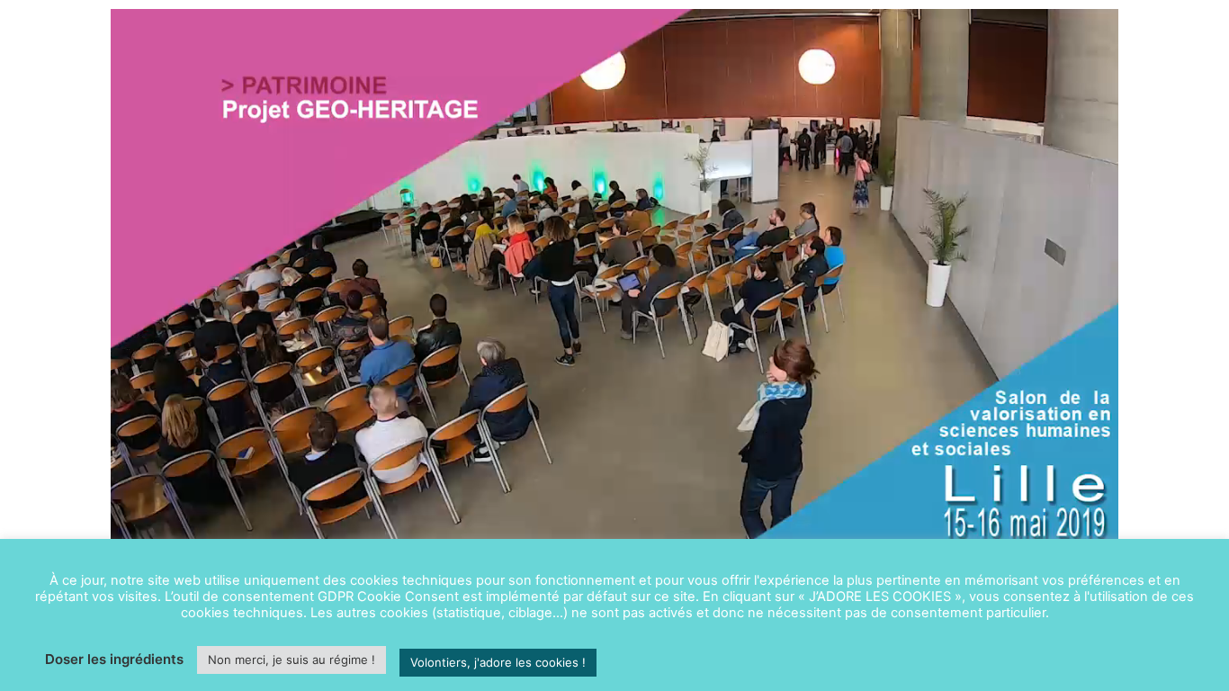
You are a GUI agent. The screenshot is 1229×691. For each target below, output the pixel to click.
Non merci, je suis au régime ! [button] (291, 659)
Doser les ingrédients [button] (114, 659)
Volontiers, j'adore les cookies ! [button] (498, 662)
